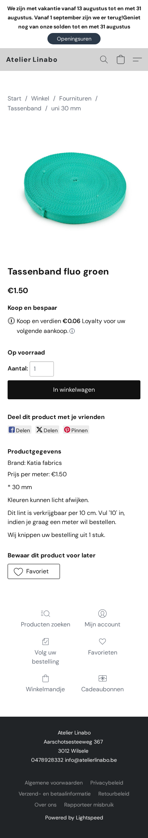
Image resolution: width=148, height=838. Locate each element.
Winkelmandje (45, 689)
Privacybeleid (106, 782)
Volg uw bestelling (45, 656)
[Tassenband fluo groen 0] (74, 187)
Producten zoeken (45, 624)
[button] (74, 38)
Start (14, 98)
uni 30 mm (66, 108)
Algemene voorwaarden (54, 782)
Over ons (46, 804)
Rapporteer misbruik (89, 804)
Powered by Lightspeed (74, 817)
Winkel (40, 98)
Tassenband (24, 108)
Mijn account (102, 624)
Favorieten (102, 652)
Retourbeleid (113, 793)
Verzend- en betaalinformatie (55, 793)
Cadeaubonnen (102, 689)
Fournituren (75, 98)
